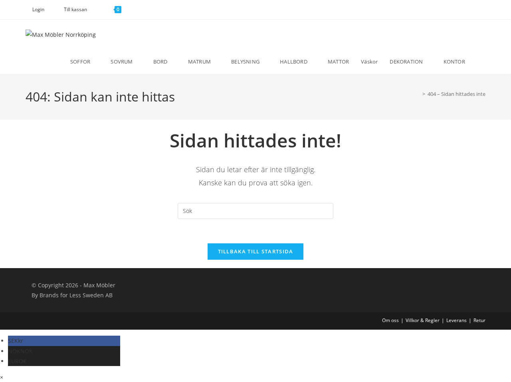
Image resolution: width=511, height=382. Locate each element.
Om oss (390, 320)
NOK (20, 351)
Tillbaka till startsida (255, 251)
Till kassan (75, 9)
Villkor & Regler (423, 320)
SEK (15, 340)
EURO (17, 361)
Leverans (456, 320)
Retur (479, 320)
